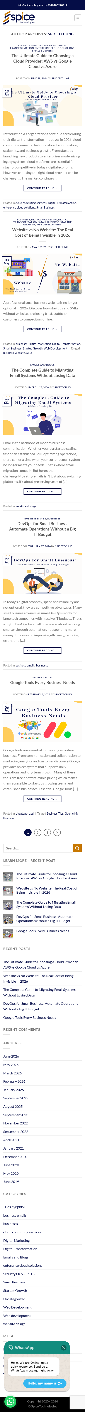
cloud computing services (37, 45)
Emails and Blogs (42, 364)
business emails (35, 518)
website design (14, 1324)
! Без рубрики (14, 1207)
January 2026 (13, 1090)
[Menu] (77, 17)
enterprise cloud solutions (55, 48)
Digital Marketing (44, 219)
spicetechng (61, 34)
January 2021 (13, 1148)
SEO (29, 352)
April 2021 (11, 1140)
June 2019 (11, 1181)
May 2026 (11, 1065)
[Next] (57, 832)
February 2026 (14, 1081)
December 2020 (15, 1157)
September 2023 (15, 1115)
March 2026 (12, 1073)
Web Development (49, 224)
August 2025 (13, 1106)
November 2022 (15, 1123)
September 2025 (15, 1098)
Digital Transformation (62, 203)
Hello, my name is (42, 1383)
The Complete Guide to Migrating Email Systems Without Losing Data (42, 372)
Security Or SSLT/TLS (18, 1274)
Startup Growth (32, 348)
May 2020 (11, 1173)
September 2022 (15, 1131)
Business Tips (55, 813)
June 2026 (11, 1056)
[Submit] (77, 848)
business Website (14, 352)
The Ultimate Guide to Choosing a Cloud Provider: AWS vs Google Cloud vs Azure (43, 61)
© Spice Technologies (42, 1406)
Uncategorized (42, 677)
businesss (23, 219)
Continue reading (42, 188)
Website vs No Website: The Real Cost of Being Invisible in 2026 (42, 232)
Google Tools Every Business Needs (42, 682)
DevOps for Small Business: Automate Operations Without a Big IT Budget (42, 529)
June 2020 (11, 1165)
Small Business (42, 50)
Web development (17, 1315)
